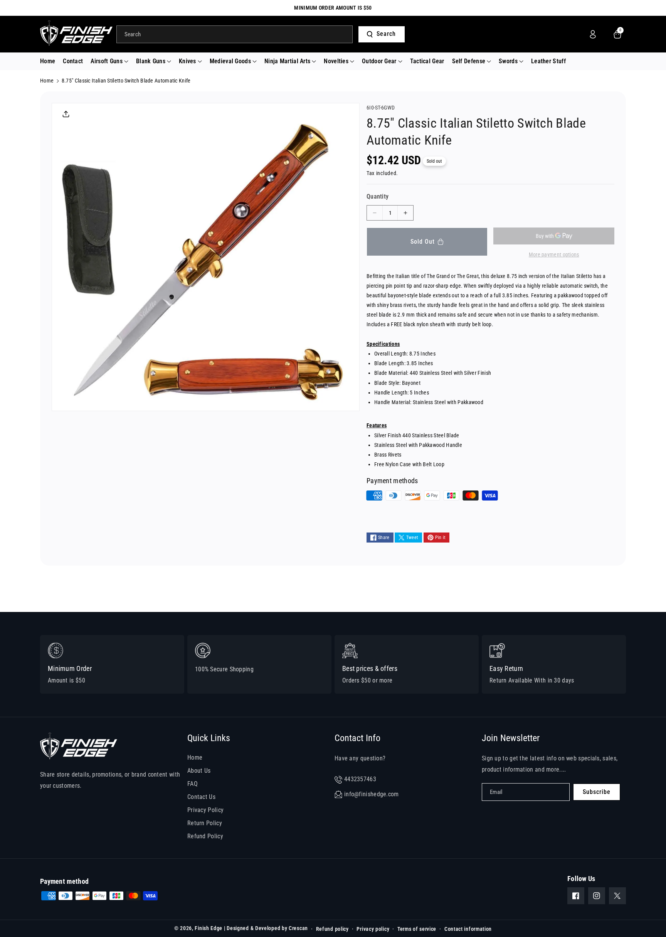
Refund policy (332, 929)
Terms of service (416, 929)
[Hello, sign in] (592, 34)
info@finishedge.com (371, 794)
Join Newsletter (511, 738)
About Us (198, 770)
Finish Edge (208, 928)
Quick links (208, 738)
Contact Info (357, 738)
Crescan (298, 928)
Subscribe (596, 791)
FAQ (192, 783)
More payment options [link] (554, 254)
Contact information (468, 929)
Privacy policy (373, 929)
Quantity (377, 196)
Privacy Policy (205, 810)
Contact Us (201, 796)
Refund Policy (205, 836)
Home (47, 81)
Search (386, 33)
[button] (109, 61)
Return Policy (204, 823)
